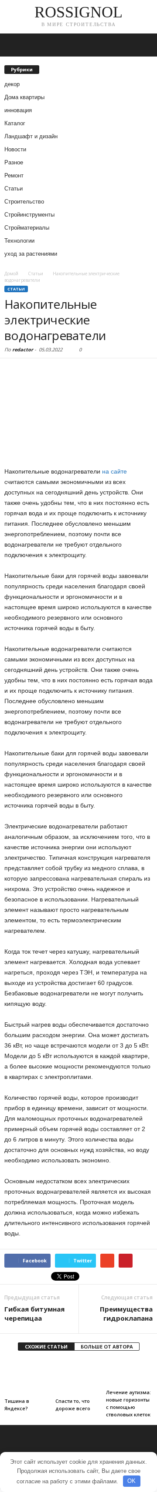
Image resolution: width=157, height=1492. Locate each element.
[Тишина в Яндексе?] (27, 1377)
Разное (13, 162)
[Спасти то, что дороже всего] (78, 1377)
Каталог (14, 123)
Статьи (13, 188)
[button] (143, 45)
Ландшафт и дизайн (31, 136)
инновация (18, 110)
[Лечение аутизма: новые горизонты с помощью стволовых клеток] (129, 1373)
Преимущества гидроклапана (126, 1313)
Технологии (19, 240)
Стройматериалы (26, 227)
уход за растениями (30, 253)
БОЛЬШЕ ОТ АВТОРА (107, 1346)
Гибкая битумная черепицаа (34, 1313)
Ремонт (14, 175)
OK (131, 1481)
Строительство (24, 201)
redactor (22, 349)
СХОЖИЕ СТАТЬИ (46, 1346)
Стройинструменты (29, 214)
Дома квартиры (24, 97)
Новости (15, 149)
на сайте (114, 471)
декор (12, 84)
